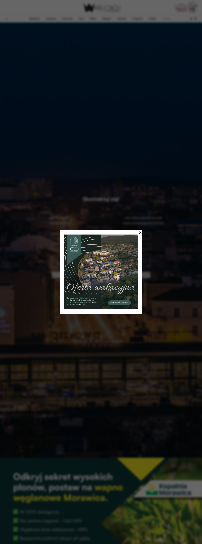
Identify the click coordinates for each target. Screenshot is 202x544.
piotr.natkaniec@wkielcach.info (143, 217)
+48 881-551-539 (59, 223)
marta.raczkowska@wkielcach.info (143, 223)
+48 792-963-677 (59, 217)
